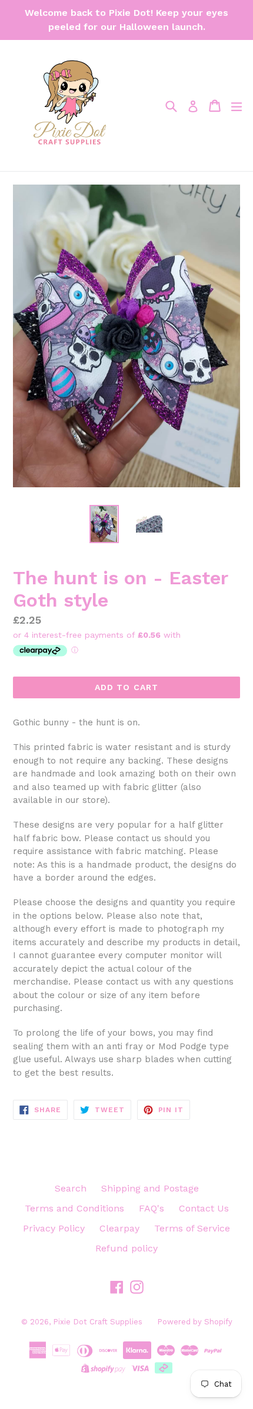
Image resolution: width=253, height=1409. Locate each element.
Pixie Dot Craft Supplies (97, 1321)
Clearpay (119, 1228)
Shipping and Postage (150, 1188)
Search (70, 1188)
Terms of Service (192, 1228)
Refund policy (126, 1248)
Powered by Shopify (194, 1321)
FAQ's (151, 1208)
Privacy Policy (54, 1228)
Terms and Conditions (74, 1208)
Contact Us (204, 1208)
